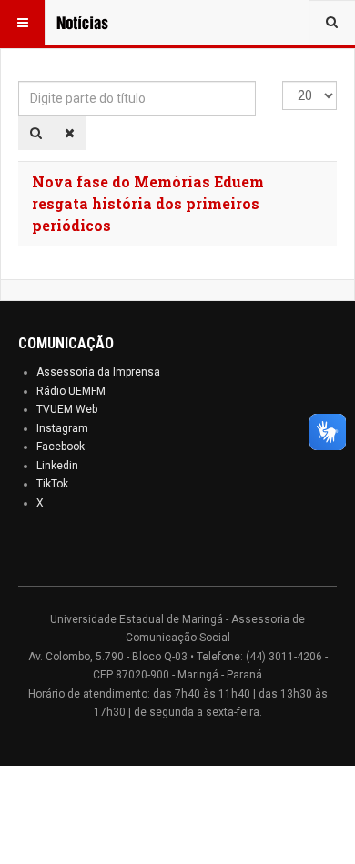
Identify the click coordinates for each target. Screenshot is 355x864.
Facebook (60, 446)
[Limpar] (69, 133)
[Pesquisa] (36, 133)
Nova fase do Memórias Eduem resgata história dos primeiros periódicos (148, 203)
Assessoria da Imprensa (98, 372)
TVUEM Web (66, 409)
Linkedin (57, 465)
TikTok (52, 483)
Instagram (62, 428)
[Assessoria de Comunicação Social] (92, 22)
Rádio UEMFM (71, 391)
